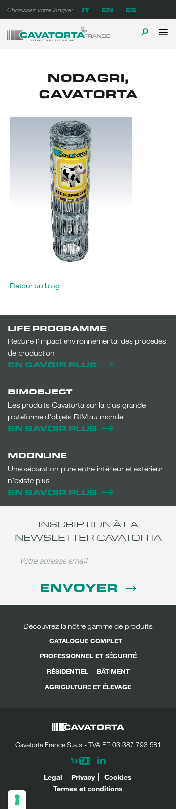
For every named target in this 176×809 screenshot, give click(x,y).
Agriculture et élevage (88, 687)
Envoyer (80, 587)
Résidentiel (67, 671)
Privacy (83, 777)
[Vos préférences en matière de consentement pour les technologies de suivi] (17, 799)
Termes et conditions (88, 788)
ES (130, 9)
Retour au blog (35, 285)
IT (85, 9)
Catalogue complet (85, 641)
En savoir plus (52, 364)
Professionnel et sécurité (88, 656)
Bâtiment (113, 671)
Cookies (118, 777)
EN (107, 9)
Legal (53, 777)
